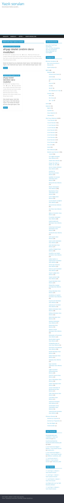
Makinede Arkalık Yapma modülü (15, 56)
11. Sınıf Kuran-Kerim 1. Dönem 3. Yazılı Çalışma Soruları (52, 460)
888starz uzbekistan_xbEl (54, 456)
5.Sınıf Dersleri (51, 132)
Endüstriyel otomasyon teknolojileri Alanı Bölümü (55, 228)
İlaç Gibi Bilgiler (51, 423)
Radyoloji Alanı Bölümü (55, 360)
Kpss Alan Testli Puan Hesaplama (51, 45)
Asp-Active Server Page (55, 79)
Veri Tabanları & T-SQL (54, 90)
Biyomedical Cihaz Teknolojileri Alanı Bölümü (53, 192)
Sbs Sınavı (51, 98)
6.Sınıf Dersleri (51, 135)
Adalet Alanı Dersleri (54, 160)
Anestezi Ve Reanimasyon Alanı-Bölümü (54, 173)
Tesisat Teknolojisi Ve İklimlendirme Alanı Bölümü (54, 389)
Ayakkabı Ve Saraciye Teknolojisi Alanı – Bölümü (54, 178)
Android (51, 76)
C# (49, 85)
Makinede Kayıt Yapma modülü (10, 91)
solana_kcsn (51, 450)
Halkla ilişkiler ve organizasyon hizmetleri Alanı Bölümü (55, 260)
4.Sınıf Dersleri (51, 130)
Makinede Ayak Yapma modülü (29, 56)
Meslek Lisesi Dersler (52, 152)
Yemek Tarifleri (51, 425)
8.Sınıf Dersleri (51, 140)
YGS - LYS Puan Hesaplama (53, 48)
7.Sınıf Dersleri (51, 137)
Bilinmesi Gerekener (51, 61)
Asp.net (51, 83)
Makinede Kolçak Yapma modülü (20, 58)
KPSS (50, 95)
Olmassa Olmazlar (50, 416)
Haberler (13, 36)
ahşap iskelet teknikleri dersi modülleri (9, 79)
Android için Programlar (53, 421)
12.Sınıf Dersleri (51, 127)
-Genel (50, 154)
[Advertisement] (32, 23)
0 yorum (25, 54)
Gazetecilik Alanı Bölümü (55, 233)
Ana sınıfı (49, 144)
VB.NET (51, 88)
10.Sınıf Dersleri (51, 122)
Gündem (49, 110)
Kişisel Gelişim (51, 67)
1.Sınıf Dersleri (51, 120)
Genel (47, 103)
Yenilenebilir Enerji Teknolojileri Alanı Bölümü (54, 407)
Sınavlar (49, 93)
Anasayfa (5, 36)
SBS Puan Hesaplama (51, 49)
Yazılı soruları (13, 3)
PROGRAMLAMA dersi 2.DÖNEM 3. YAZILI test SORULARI (52, 437)
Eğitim (20, 36)
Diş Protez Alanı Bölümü (55, 209)
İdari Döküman (51, 149)
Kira (54, 438)
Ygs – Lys (51, 100)
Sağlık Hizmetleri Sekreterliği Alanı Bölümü (53, 371)
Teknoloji (49, 115)
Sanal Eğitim (49, 52)
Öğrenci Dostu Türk (17, 54)
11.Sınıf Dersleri (51, 125)
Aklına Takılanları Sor (51, 51)
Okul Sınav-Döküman (51, 118)
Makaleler (49, 72)
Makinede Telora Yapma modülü (34, 58)
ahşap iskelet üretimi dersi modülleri (18, 50)
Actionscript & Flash (54, 74)
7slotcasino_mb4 (56, 461)
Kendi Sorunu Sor (31, 36)
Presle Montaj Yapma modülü (9, 60)
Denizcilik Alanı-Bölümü (55, 205)
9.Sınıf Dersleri (51, 142)
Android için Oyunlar (52, 418)
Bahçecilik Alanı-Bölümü (55, 182)
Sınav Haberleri (51, 113)
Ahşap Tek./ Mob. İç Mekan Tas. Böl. (11, 46)
